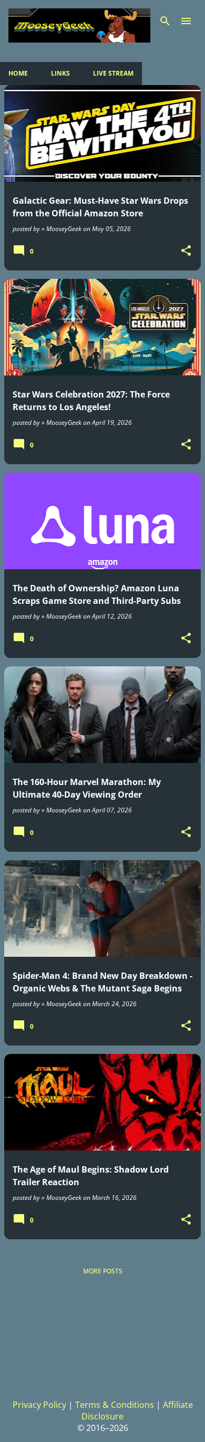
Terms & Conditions (114, 1404)
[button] (186, 251)
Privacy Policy (39, 1404)
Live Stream (113, 73)
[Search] (165, 21)
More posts (102, 1271)
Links (60, 73)
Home (18, 73)
